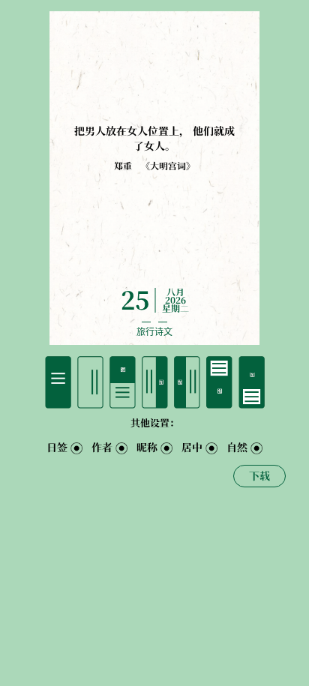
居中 (192, 447)
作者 (102, 447)
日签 (57, 447)
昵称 (147, 447)
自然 (237, 447)
